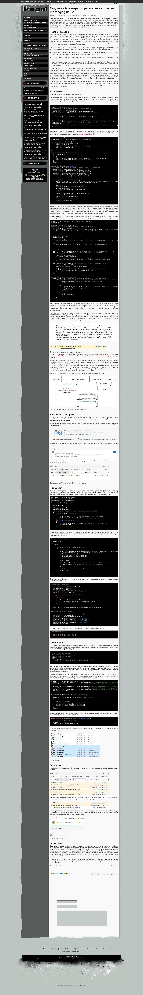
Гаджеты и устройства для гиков (35, 30)
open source (28, 58)
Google (49, 1)
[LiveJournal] (69, 873)
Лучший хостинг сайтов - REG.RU (34, 88)
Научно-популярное (30, 28)
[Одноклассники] (65, 873)
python (26, 50)
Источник (114, 866)
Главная (26, 1)
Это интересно (29, 25)
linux (25, 76)
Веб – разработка (91, 1)
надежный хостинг (35, 171)
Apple (54, 1)
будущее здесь (29, 60)
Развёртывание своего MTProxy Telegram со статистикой (36, 157)
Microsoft (60, 1)
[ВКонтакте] (61, 873)
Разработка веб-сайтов (32, 68)
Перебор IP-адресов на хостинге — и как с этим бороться (35, 134)
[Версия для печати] (98, 874)
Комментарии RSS (77, 951)
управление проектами (31, 48)
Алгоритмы (27, 78)
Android (43, 1)
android (26, 43)
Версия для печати (111, 874)
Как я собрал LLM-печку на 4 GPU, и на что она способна (34, 117)
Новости (27, 18)
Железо (26, 73)
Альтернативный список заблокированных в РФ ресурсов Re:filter (35, 139)
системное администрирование (35, 45)
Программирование (30, 20)
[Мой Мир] (67, 873)
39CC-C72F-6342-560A (31, 93)
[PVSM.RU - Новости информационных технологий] (35, 9)
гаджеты (27, 40)
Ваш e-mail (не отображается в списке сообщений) (91, 906)
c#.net (67, 15)
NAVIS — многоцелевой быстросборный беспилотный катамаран (33, 111)
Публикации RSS (65, 951)
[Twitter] (63, 873)
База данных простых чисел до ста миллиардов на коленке (35, 129)
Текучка (26, 33)
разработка (28, 53)
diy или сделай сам (30, 38)
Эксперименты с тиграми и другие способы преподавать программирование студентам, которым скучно (35, 105)
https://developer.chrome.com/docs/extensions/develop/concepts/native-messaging (84, 356)
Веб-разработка (29, 63)
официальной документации (84, 134)
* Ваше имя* (82, 902)
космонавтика (29, 66)
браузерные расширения (89, 15)
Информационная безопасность (75, 1)
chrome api (73, 15)
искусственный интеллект (33, 55)
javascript (27, 35)
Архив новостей (35, 1)
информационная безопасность (35, 23)
